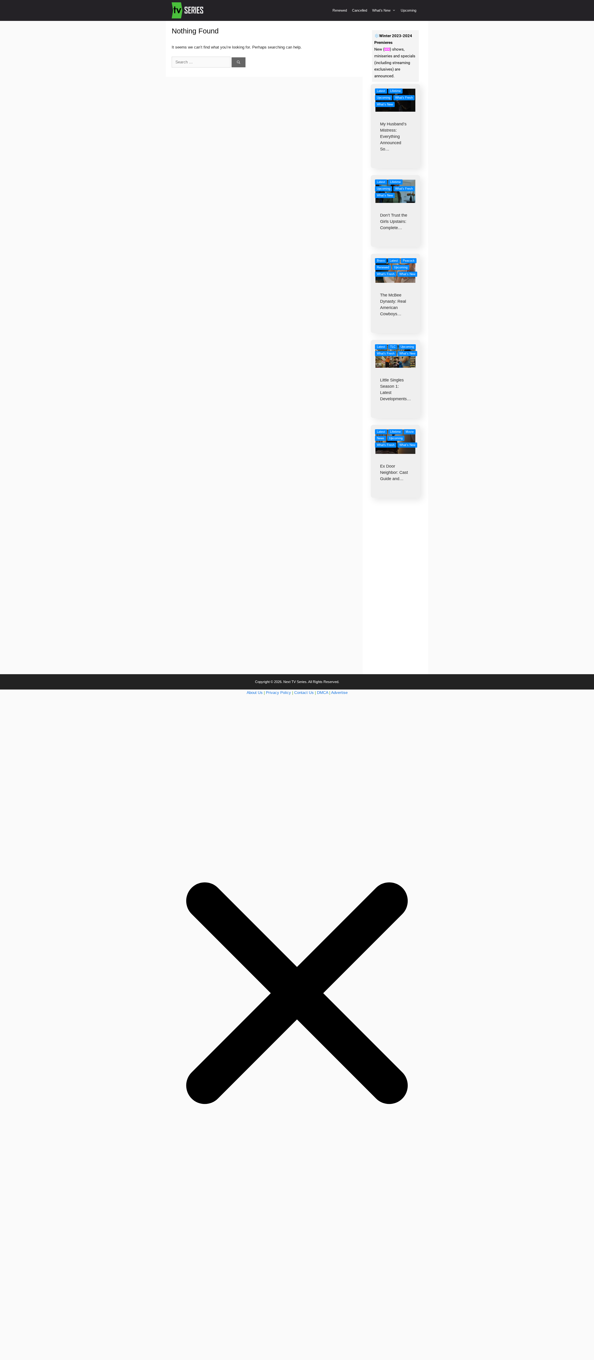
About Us (255, 692)
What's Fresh (404, 97)
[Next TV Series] (188, 10)
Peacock (409, 260)
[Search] (238, 62)
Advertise (339, 692)
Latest (381, 91)
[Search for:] (202, 62)
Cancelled (359, 10)
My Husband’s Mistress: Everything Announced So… (393, 136)
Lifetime (395, 91)
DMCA (322, 692)
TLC (393, 346)
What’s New (381, 10)
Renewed (340, 10)
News (380, 438)
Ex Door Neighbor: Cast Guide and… (394, 472)
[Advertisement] (395, 595)
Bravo (381, 260)
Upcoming (408, 10)
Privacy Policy (278, 692)
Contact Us (304, 692)
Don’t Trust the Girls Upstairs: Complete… (393, 221)
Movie (410, 431)
